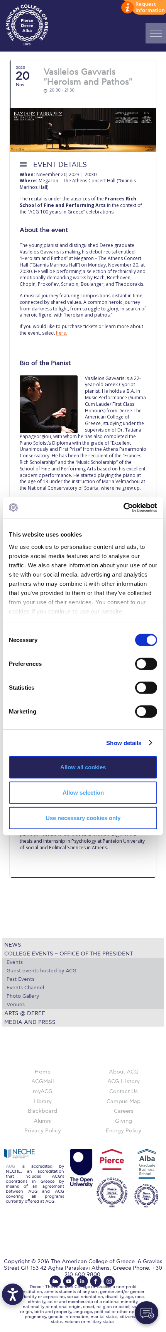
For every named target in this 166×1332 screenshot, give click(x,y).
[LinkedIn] (82, 1281)
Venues (16, 1005)
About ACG (124, 1072)
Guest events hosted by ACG (41, 971)
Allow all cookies (83, 767)
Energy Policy (123, 1130)
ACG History (123, 1081)
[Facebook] (96, 1281)
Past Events (20, 979)
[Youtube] (69, 1281)
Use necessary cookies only (83, 817)
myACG (43, 1091)
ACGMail (42, 1081)
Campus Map (124, 1101)
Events (15, 962)
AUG (10, 1166)
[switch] (146, 664)
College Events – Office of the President (68, 953)
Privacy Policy (42, 1130)
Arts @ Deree (24, 1013)
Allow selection (83, 792)
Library (43, 1101)
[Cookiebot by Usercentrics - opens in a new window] (123, 507)
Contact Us (123, 1091)
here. (61, 333)
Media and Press (30, 1022)
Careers (124, 1111)
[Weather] (55, 1281)
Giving (123, 1121)
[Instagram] (109, 1281)
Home (43, 1072)
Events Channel (25, 988)
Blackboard (42, 1111)
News (12, 945)
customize (143, 7)
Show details (123, 742)
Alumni (43, 1121)
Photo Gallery (23, 996)
